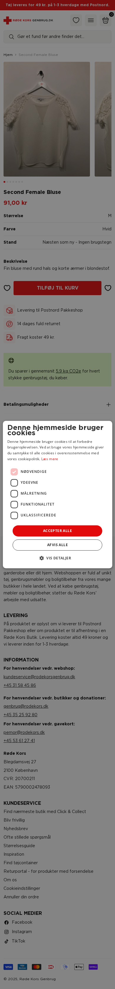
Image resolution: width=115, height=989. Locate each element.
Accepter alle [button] (57, 530)
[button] (57, 558)
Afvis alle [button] (57, 544)
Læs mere (49, 458)
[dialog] (57, 495)
